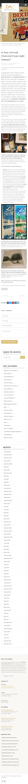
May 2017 (6, 616)
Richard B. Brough (8, 416)
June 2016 (6, 637)
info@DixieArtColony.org (7, 686)
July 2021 (6, 506)
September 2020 (8, 537)
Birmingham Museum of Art (9, 746)
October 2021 (7, 497)
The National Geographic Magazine (12, 431)
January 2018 (7, 610)
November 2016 (8, 622)
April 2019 (6, 573)
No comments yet (14, 63)
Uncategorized (7, 434)
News (12, 64)
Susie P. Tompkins (8, 428)
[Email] (18, 303)
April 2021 (6, 515)
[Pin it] (13, 303)
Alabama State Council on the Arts (10, 740)
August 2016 (7, 631)
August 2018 (7, 595)
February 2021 (7, 522)
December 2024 (8, 454)
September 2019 (8, 558)
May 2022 (6, 482)
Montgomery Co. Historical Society (10, 759)
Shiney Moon (7, 425)
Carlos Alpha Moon (8, 376)
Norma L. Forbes (8, 410)
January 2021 (7, 525)
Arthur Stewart (7, 373)
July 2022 (6, 479)
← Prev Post (5, 295)
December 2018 (8, 586)
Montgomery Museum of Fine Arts (10, 762)
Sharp (5, 422)
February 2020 (7, 555)
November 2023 (8, 473)
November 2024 (8, 457)
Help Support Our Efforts (8, 676)
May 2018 (6, 601)
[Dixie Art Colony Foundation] (10, 7)
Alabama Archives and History (9, 737)
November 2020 (8, 531)
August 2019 (7, 561)
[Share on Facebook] (8, 303)
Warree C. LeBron (8, 437)
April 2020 (6, 549)
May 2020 (6, 546)
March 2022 (7, 485)
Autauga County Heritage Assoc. (10, 743)
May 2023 (6, 476)
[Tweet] (10, 303)
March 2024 (7, 470)
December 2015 (8, 643)
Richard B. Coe (7, 419)
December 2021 (8, 491)
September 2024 (8, 464)
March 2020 (7, 552)
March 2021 (7, 518)
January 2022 (7, 488)
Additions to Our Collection (10, 370)
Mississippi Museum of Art (8, 753)
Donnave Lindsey (8, 382)
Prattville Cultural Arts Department (10, 765)
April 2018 (6, 604)
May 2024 (6, 467)
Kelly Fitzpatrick (8, 401)
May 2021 (6, 512)
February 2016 (7, 640)
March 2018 (7, 607)
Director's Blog (6, 64)
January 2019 (7, 583)
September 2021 (8, 500)
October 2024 (7, 461)
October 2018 (7, 592)
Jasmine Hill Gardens (9, 398)
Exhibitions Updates (9, 392)
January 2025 (7, 451)
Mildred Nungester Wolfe (10, 404)
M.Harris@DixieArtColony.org (8, 687)
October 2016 (7, 625)
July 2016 (6, 634)
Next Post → (23, 295)
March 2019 (7, 576)
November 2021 (8, 494)
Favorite (4, 289)
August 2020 (7, 540)
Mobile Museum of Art (7, 756)
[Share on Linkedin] (15, 303)
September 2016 (8, 628)
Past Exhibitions (8, 413)
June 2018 (6, 598)
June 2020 (6, 543)
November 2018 (8, 589)
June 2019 (6, 567)
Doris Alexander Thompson (10, 385)
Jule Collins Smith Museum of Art (10, 749)
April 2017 (6, 619)
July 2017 (6, 613)
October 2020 (7, 534)
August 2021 (7, 503)
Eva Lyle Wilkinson (8, 388)
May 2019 (6, 570)
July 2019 (6, 564)
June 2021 (6, 509)
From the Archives (8, 395)
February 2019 (7, 579)
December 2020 (8, 528)
